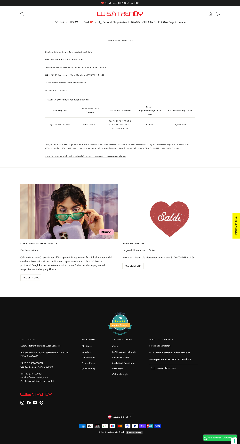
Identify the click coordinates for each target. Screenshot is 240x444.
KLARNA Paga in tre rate (171, 22)
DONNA (60, 22)
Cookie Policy (88, 368)
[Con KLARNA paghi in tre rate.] (69, 211)
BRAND (135, 22)
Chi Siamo (87, 346)
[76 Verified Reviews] (120, 336)
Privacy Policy (88, 363)
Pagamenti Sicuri (120, 357)
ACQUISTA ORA (133, 265)
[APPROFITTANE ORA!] (171, 211)
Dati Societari (88, 357)
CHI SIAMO (149, 22)
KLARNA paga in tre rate (124, 352)
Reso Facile (117, 368)
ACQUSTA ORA (31, 277)
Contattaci (86, 352)
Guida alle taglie (120, 374)
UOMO (74, 22)
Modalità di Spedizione (123, 363)
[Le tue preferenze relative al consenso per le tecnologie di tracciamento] (234, 441)
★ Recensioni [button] (236, 225)
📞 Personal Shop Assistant (114, 22)
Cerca (115, 346)
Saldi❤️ (89, 22)
